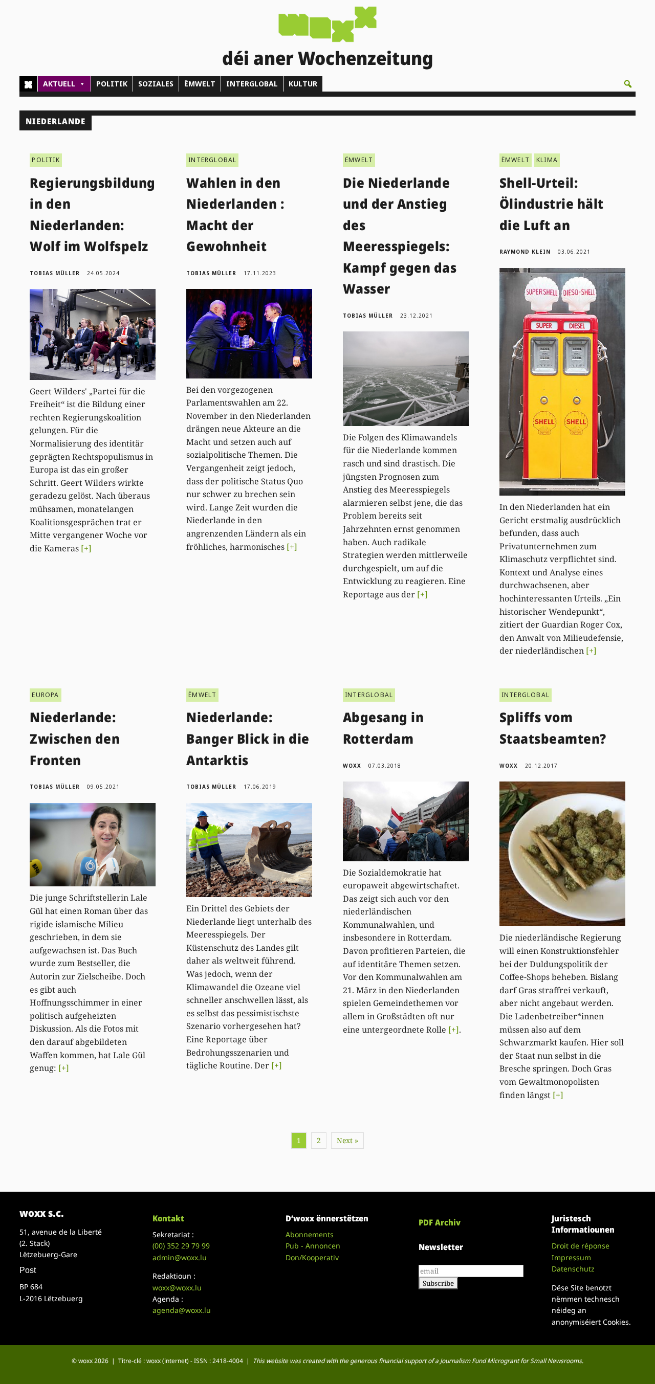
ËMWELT (199, 83)
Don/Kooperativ (312, 1257)
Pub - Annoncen (313, 1246)
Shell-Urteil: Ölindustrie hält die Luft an (551, 203)
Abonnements (310, 1234)
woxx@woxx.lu (177, 1287)
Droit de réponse (580, 1246)
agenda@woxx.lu (181, 1310)
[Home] (28, 84)
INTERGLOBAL (252, 83)
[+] (86, 548)
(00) (181, 1246)
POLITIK (111, 83)
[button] (628, 84)
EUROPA (45, 694)
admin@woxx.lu (179, 1257)
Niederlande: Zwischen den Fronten (75, 738)
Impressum (571, 1257)
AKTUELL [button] (59, 83)
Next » (347, 1140)
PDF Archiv (440, 1222)
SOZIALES (155, 83)
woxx (353, 765)
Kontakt (168, 1218)
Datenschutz (573, 1269)
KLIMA (547, 159)
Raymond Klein (525, 251)
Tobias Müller (55, 273)
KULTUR (303, 83)
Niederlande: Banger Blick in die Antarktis (248, 738)
